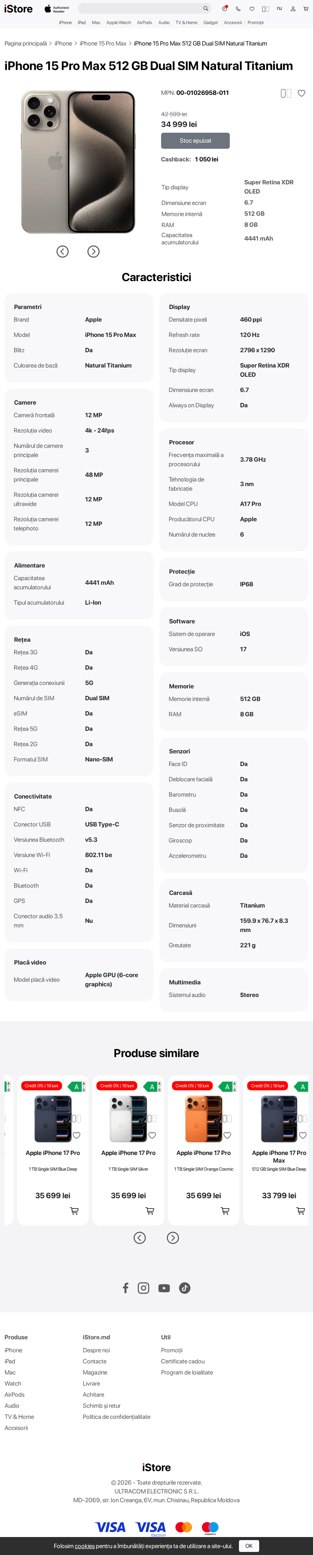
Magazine (95, 1372)
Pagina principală (26, 43)
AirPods (144, 22)
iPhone (65, 22)
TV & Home (186, 22)
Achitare (93, 1394)
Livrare (91, 1383)
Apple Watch (118, 22)
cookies (85, 1546)
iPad (82, 22)
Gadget (210, 22)
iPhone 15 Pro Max (103, 43)
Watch (13, 1383)
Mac (96, 22)
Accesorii (233, 22)
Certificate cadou (183, 1361)
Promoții (255, 22)
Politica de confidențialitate (116, 1416)
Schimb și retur (102, 1405)
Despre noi (96, 1350)
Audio (163, 22)
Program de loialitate (187, 1372)
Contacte (94, 1361)
